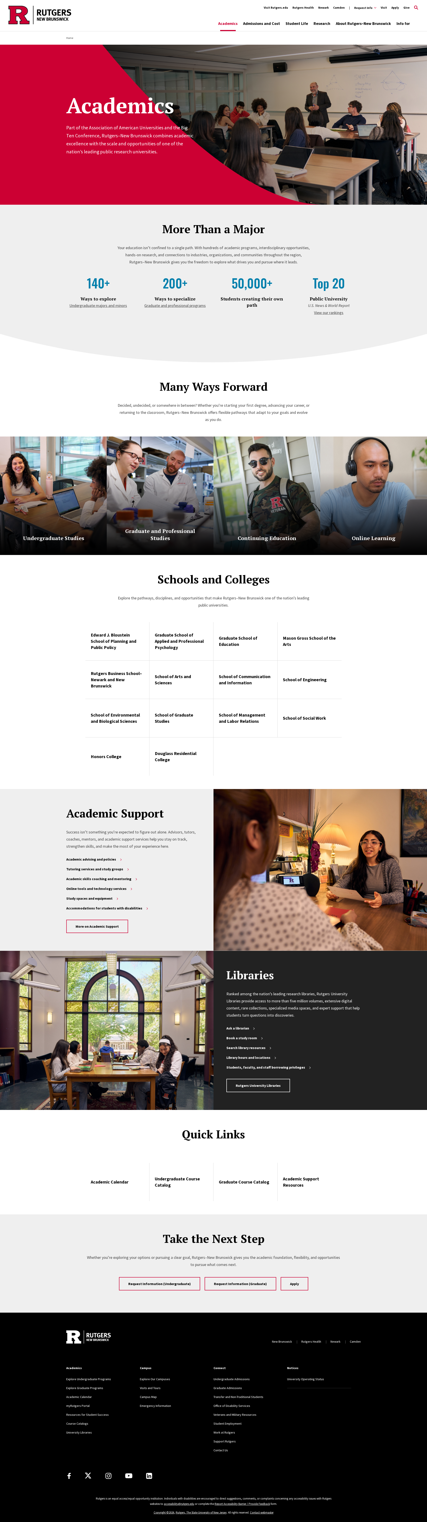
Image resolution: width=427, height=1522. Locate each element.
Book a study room (241, 1038)
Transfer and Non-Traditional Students (238, 1397)
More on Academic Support (97, 926)
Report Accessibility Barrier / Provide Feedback (242, 1504)
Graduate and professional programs (175, 305)
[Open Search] (416, 7)
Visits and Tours (150, 1388)
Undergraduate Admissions (232, 1379)
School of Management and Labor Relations (242, 718)
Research (322, 23)
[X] (88, 1476)
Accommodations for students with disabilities (104, 908)
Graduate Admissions (228, 1388)
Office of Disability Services (232, 1406)
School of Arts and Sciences (173, 679)
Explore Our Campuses (155, 1379)
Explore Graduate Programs (84, 1388)
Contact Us (221, 1450)
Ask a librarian (237, 1028)
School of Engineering (305, 679)
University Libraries (79, 1432)
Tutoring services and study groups (94, 869)
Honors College (106, 756)
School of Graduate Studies (174, 718)
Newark (323, 8)
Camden (339, 8)
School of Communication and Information (244, 679)
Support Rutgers (225, 1441)
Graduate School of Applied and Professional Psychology (179, 641)
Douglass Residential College (175, 756)
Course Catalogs (77, 1424)
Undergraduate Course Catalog (177, 1182)
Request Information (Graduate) (240, 1284)
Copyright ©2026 (164, 1512)
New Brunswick (282, 1342)
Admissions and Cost (261, 23)
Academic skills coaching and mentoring (98, 879)
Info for (403, 23)
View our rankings (328, 312)
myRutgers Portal (78, 1406)
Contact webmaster (262, 1512)
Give (406, 8)
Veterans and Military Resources (235, 1415)
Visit (384, 8)
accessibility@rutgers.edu (179, 1504)
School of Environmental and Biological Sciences (115, 718)
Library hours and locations (248, 1057)
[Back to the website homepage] (39, 23)
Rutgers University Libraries (258, 1085)
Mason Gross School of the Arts (309, 641)
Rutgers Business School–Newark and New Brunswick (116, 680)
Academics (228, 23)
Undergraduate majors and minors (98, 305)
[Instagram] (108, 1476)
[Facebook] (69, 1476)
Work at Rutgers (224, 1432)
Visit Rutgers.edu (276, 8)
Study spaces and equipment (89, 898)
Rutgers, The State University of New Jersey (201, 1512)
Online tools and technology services (96, 888)
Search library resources (246, 1047)
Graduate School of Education (238, 641)
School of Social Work (304, 718)
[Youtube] (128, 1475)
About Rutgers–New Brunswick (363, 23)
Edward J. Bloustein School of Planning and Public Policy (113, 641)
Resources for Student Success (87, 1415)
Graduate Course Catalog (244, 1182)
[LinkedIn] (149, 1476)
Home (69, 38)
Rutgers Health (303, 8)
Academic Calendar (110, 1182)
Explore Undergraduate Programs (88, 1379)
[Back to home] (88, 1337)
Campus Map (148, 1397)
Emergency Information (155, 1406)
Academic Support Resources (301, 1182)
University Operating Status (305, 1379)
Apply (395, 8)
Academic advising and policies (91, 859)
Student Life (297, 23)
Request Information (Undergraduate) (159, 1284)
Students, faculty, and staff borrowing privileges (265, 1067)
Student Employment (228, 1424)
